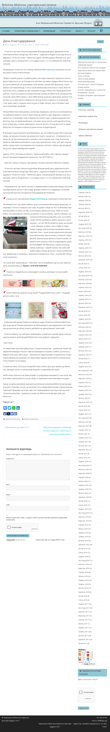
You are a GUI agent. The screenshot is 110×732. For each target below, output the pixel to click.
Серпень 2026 (83, 192)
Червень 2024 (83, 295)
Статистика (65, 31)
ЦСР (103, 180)
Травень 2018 (83, 584)
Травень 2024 (83, 299)
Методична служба (100, 167)
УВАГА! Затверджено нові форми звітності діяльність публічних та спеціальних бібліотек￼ (57, 430)
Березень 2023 (83, 355)
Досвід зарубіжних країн (88, 157)
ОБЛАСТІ (79, 31)
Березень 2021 (83, 450)
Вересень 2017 (83, 616)
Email (8, 495)
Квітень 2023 (83, 351)
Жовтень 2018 (83, 564)
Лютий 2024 (82, 311)
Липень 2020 (83, 481)
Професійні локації (100, 173)
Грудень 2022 (83, 367)
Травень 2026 (83, 204)
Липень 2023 (83, 339)
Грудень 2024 (83, 272)
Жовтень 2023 (83, 327)
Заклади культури (83, 159)
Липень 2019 (83, 529)
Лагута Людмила (11, 45)
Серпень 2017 (83, 620)
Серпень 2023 (83, 335)
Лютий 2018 (82, 596)
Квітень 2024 (83, 303)
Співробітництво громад (92, 176)
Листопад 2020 (83, 465)
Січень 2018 (82, 600)
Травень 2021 (83, 442)
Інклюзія (87, 149)
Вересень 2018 (83, 568)
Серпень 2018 (83, 572)
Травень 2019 (83, 537)
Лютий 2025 (82, 264)
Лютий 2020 (82, 501)
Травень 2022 (83, 394)
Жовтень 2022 (83, 374)
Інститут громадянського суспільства (91, 90)
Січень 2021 (82, 458)
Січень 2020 (82, 505)
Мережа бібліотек (87, 167)
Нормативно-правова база (26, 31)
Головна (6, 31)
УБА (97, 180)
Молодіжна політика (84, 169)
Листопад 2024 (83, 276)
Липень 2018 (83, 576)
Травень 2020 (83, 489)
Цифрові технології (94, 181)
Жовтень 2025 (83, 232)
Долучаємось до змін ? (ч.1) (17, 427)
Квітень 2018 (83, 588)
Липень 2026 (83, 196)
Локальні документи (96, 164)
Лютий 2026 (82, 216)
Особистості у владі (89, 171)
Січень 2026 (82, 220)
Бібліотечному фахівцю (86, 79)
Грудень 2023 (83, 319)
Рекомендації (49, 31)
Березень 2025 (83, 260)
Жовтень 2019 (83, 517)
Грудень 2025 (83, 224)
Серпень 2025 (83, 240)
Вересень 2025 (83, 236)
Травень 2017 (83, 632)
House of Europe (84, 76)
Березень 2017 (83, 639)
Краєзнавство (86, 161)
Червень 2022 (83, 390)
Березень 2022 (83, 402)
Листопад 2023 (83, 323)
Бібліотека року (94, 152)
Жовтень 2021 (83, 422)
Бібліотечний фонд (31, 419)
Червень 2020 (83, 485)
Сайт (8, 505)
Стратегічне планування (89, 178)
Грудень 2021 (83, 414)
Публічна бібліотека (13, 419)
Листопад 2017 (83, 608)
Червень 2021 (83, 438)
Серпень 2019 (83, 525)
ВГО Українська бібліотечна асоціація (92, 68)
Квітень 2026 (83, 208)
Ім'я (8, 484)
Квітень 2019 (83, 541)
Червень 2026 (83, 200)
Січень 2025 (82, 268)
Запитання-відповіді (91, 50)
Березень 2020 (83, 497)
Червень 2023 (83, 343)
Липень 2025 (83, 244)
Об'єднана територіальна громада (90, 129)
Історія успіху (82, 150)
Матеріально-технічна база (92, 165)
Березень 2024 (83, 307)
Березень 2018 (83, 592)
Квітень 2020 (83, 493)
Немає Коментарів (41, 45)
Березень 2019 (83, 545)
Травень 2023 (83, 347)
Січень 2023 (82, 363)
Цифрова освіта (83, 181)
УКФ (100, 180)
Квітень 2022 (83, 398)
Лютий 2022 (82, 406)
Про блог (91, 31)
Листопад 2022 (83, 370)
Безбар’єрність (98, 150)
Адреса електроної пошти (88, 679)
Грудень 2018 (83, 556)
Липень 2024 (83, 291)
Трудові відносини (90, 180)
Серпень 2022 (83, 382)
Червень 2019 (83, 533)
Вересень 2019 (83, 521)
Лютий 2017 (82, 643)
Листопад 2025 (83, 228)
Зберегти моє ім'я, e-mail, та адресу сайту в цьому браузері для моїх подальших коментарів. (36, 519)
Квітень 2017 (83, 636)
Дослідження (100, 157)
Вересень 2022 (83, 378)
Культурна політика (97, 161)
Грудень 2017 (83, 604)
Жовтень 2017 (83, 612)
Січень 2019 (82, 552)
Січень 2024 (82, 315)
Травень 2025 (83, 252)
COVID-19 (81, 149)
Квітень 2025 (83, 256)
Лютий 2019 (82, 549)
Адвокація (90, 150)
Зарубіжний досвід (96, 159)
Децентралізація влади (86, 82)
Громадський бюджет (90, 155)
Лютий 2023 (82, 359)
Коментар (10, 459)
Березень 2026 (83, 212)
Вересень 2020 (83, 473)
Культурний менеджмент (86, 162)
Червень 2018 (83, 580)
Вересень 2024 (83, 283)
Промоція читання (87, 173)
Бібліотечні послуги (91, 154)
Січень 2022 (82, 410)
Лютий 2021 (82, 454)
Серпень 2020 (83, 477)
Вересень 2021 (83, 426)
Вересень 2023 (83, 331)
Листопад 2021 (83, 418)
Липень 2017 (83, 624)
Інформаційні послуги (97, 149)
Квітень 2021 (83, 446)
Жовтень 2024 (83, 280)
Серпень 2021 (83, 430)
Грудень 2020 (83, 461)
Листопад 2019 (83, 513)
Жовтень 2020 (83, 469)
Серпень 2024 (83, 287)
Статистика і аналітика (86, 110)
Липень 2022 (83, 386)
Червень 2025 (83, 248)
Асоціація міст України (86, 93)
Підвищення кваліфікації (85, 174)
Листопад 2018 (83, 560)
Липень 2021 (83, 434)
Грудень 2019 (83, 509)
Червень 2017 (83, 628)
